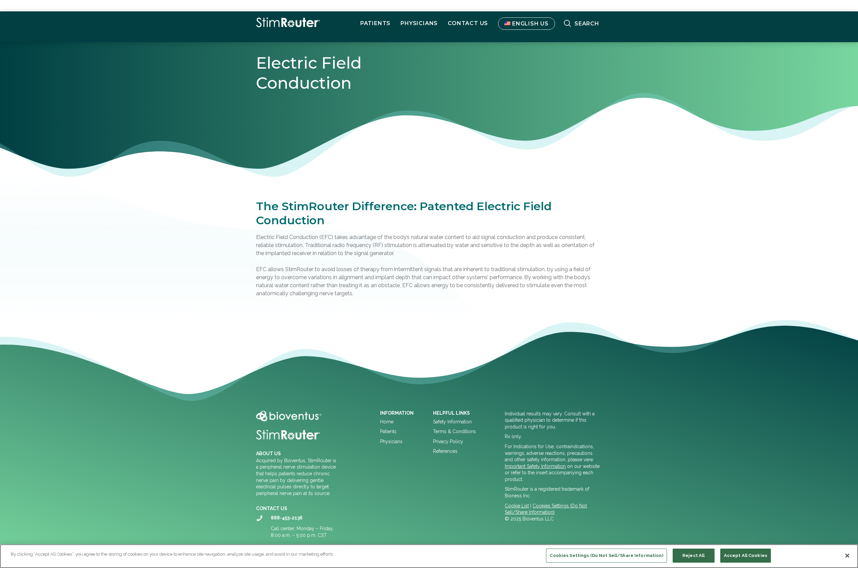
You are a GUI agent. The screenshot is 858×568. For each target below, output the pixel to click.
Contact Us (468, 23)
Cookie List (517, 505)
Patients (388, 431)
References (445, 451)
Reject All (693, 555)
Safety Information (452, 421)
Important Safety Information (535, 466)
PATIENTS (375, 23)
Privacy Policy (448, 441)
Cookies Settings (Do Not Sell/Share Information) (606, 555)
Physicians (419, 23)
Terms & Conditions (454, 431)
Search (586, 23)
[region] (429, 556)
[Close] (847, 555)
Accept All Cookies (745, 555)
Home (386, 421)
